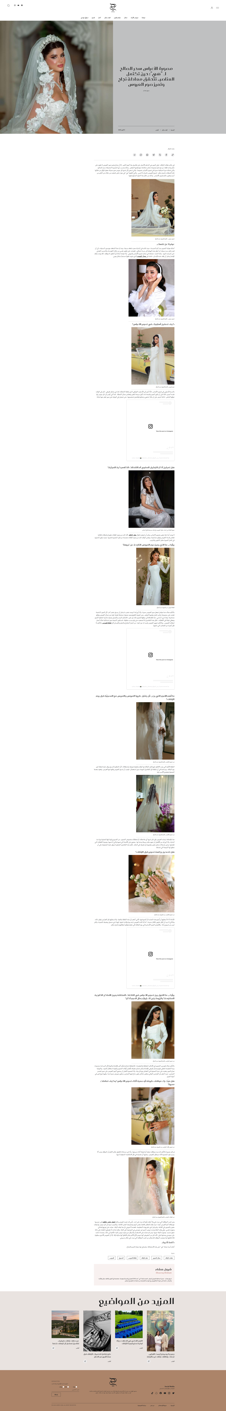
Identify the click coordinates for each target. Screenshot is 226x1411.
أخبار (99, 17)
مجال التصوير (141, 256)
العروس (112, 1258)
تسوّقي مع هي (84, 17)
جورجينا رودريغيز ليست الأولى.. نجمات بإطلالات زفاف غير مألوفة (160, 1355)
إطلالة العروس (107, 623)
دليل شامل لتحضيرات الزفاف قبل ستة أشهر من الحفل (97, 1355)
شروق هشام (146, 90)
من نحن (152, 1405)
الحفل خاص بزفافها (108, 1222)
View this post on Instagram (164, 431)
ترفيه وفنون (117, 17)
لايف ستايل (107, 17)
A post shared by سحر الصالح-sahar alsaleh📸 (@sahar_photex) (150, 458)
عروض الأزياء (134, 17)
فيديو (93, 17)
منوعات (61, 1386)
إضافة (56, 1394)
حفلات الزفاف (169, 1258)
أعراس (157, 130)
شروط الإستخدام (162, 1405)
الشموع (121, 1258)
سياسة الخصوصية (142, 1405)
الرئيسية (172, 130)
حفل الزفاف (132, 535)
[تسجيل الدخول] (212, 8)
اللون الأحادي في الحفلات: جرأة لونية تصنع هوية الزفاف (130, 1342)
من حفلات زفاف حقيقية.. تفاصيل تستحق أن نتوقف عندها (65, 1342)
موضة (143, 17)
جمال (125, 17)
